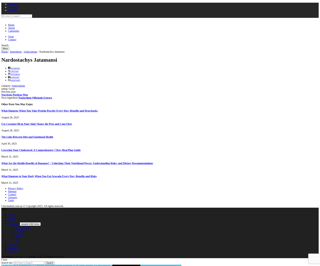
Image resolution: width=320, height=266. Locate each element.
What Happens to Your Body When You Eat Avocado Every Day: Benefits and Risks (49, 176)
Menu (5, 48)
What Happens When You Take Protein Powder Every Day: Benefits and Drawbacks (49, 110)
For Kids (19, 233)
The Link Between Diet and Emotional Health (27, 137)
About (11, 27)
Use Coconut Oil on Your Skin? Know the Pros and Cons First (36, 123)
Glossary (12, 197)
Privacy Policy (15, 188)
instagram (13, 7)
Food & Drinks (23, 227)
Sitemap (12, 191)
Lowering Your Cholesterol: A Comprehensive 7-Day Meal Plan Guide (41, 150)
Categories (13, 31)
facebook (13, 4)
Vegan (18, 236)
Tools (11, 36)
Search (49, 263)
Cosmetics (20, 230)
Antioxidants (30, 51)
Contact (12, 39)
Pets (17, 239)
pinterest (12, 10)
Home (11, 25)
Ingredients (16, 51)
